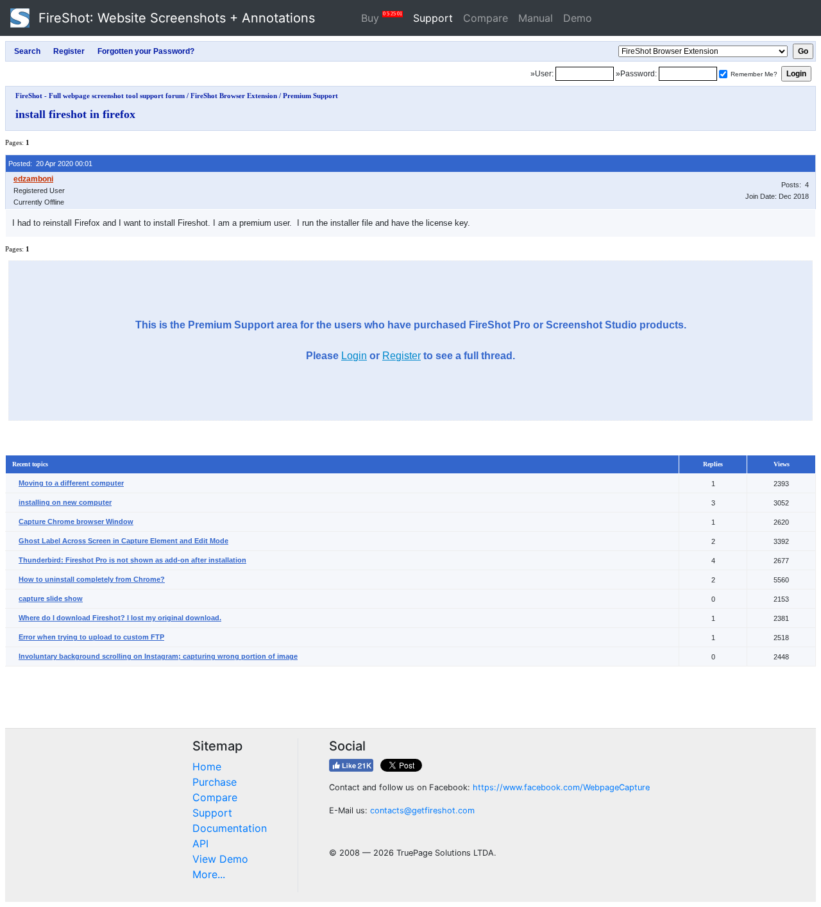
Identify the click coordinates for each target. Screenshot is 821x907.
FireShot (175, 18)
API (200, 843)
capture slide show (51, 598)
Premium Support (310, 95)
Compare (485, 18)
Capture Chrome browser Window (76, 521)
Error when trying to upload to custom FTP (91, 637)
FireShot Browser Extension (233, 95)
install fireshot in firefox (75, 114)
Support (433, 18)
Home (206, 766)
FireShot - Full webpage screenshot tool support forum (100, 95)
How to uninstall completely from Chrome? (92, 579)
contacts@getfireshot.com (422, 810)
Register (401, 355)
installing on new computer (65, 502)
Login (354, 355)
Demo (577, 18)
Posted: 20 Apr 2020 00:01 (50, 163)
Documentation (229, 828)
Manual (535, 18)
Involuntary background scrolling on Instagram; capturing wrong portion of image (158, 656)
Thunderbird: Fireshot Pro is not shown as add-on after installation (132, 560)
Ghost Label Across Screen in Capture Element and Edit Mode (123, 541)
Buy (381, 17)
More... (208, 874)
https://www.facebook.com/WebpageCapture (561, 787)
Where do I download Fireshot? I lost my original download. (120, 618)
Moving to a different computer (71, 483)
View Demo (220, 858)
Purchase (214, 782)
